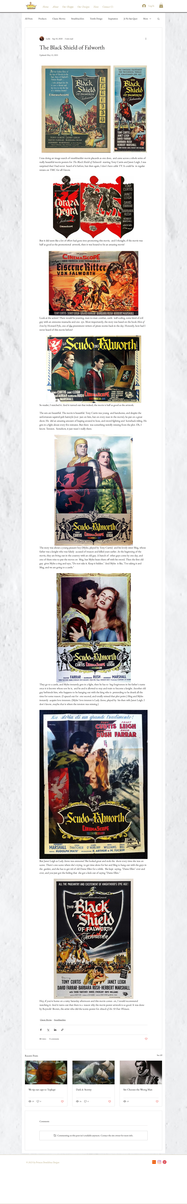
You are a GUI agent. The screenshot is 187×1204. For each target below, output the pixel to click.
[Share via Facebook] (40, 1029)
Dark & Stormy (84, 1089)
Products (42, 18)
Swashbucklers (77, 18)
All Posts (29, 18)
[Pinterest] (164, 1162)
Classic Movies (58, 18)
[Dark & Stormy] (93, 1072)
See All (159, 1055)
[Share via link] (62, 1029)
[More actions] (146, 38)
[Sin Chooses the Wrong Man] (141, 1072)
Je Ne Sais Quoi (130, 18)
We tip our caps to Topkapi (41, 1089)
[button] (161, 5)
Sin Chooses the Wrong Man (137, 1089)
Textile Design (96, 18)
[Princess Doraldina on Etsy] (154, 1162)
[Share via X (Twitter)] (48, 1029)
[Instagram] (159, 1162)
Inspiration (113, 18)
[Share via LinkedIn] (55, 1029)
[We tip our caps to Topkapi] (46, 1072)
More (145, 18)
